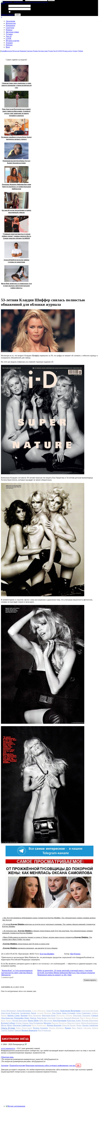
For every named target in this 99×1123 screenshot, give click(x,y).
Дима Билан (42, 1018)
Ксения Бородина (90, 1020)
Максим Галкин (73, 1023)
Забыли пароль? (7, 15)
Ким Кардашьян (60, 1020)
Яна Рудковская (44, 1030)
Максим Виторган (59, 1023)
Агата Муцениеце (8, 1011)
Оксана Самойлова (90, 1025)
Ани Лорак (56, 1013)
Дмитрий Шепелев (71, 1018)
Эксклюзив (10, 21)
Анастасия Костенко (89, 1011)
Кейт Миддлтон (46, 1020)
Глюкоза (94, 1015)
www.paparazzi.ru (8, 1048)
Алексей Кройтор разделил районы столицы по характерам (16, 261)
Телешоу (9, 43)
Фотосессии (11, 23)
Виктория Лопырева (81, 1015)
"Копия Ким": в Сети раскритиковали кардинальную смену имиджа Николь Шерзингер (17, 972)
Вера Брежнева (34, 1015)
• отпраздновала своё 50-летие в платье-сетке (25, 944)
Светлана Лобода (90, 1028)
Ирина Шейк (33, 1020)
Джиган (33, 1018)
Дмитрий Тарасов (55, 1018)
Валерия (24, 1015)
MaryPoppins (75, 954)
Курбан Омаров (22, 1023)
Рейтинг (9, 45)
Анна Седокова (69, 1013)
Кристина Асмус (74, 1020)
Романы (9, 30)
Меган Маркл (6, 1025)
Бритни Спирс (13, 1015)
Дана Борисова (7, 1018)
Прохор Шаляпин (56, 1028)
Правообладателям (17, 1065)
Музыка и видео (12, 41)
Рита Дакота (77, 1028)
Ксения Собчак (8, 1023)
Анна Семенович (83, 1013)
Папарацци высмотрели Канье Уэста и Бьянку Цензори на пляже (16, 162)
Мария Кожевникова (89, 1023)
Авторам (4, 1065)
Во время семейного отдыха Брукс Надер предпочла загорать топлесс (16, 138)
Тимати (17, 1030)
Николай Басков (69, 1025)
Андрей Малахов (44, 1013)
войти (18, 15)
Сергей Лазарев (7, 1030)
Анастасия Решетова (10, 1013)
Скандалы (10, 28)
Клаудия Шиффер (47, 954)
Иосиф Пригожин (19, 1020)
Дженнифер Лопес (21, 1018)
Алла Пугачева (53, 1011)
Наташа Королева (54, 1025)
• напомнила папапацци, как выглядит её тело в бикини (29, 948)
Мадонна (47, 1023)
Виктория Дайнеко (64, 1015)
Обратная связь (7, 1057)
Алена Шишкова (39, 1011)
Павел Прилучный (24, 1028)
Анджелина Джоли (28, 1013)
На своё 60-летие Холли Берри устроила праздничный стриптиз (16, 211)
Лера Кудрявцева (36, 1023)
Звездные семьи (12, 32)
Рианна (68, 1028)
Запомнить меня (17, 12)
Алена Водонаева (24, 1011)
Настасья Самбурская (22, 1025)
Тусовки (9, 34)
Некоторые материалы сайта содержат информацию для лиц (52, 1065)
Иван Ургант (6, 1020)
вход (3, 3)
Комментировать (90, 980)
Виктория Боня (49, 1015)
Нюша (78, 1025)
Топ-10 (8, 36)
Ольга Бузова (8, 1027)
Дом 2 (82, 1018)
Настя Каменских (38, 1025)
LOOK (8, 38)
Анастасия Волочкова (70, 1010)
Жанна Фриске (92, 1018)
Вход (8, 47)
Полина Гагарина (40, 1028)
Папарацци (10, 25)
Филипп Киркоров (29, 1030)
